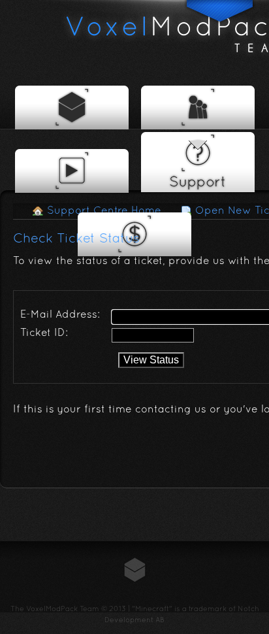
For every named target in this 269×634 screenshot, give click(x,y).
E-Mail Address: (60, 315)
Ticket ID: (44, 333)
